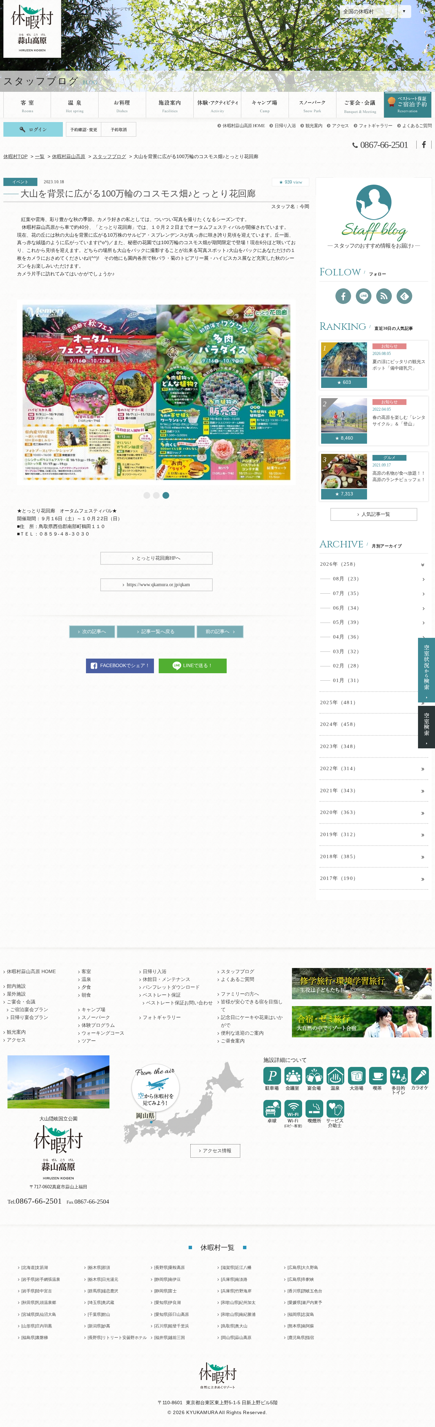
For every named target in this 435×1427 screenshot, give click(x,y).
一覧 (40, 156)
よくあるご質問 (417, 125)
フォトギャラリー (376, 125)
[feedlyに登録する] (404, 296)
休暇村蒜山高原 (68, 156)
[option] (156, 392)
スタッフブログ (109, 156)
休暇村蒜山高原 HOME (244, 125)
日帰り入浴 (285, 125)
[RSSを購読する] (384, 296)
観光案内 (314, 125)
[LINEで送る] (363, 296)
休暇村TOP (15, 156)
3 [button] (165, 495)
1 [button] (146, 495)
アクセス (340, 125)
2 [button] (156, 495)
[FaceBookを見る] (343, 296)
